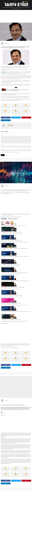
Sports (8, 7)
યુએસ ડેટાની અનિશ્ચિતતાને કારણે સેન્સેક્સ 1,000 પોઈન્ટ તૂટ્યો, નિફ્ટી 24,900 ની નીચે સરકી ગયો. (17, 90)
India (6, 7)
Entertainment (12, 7)
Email (1, 148)
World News (17, 7)
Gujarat (26, 7)
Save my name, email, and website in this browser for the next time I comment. (10, 152)
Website (17, 148)
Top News (4, 7)
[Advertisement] (16, 16)
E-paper (18, 8)
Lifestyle (20, 7)
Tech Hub (23, 7)
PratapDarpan (7, 43)
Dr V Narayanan (3, 71)
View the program (17, 266)
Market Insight (15, 8)
